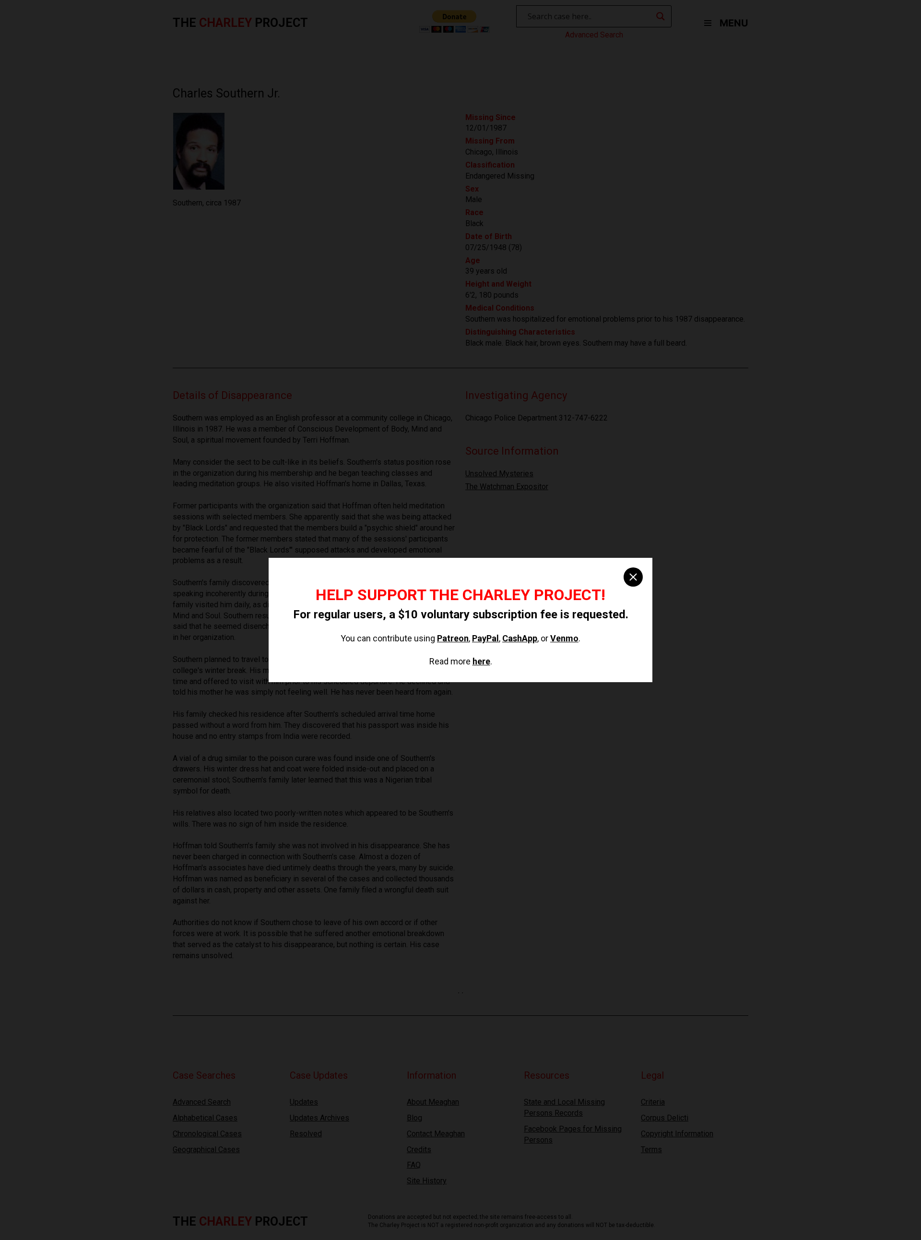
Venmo (564, 638)
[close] (633, 577)
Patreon (453, 638)
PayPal (485, 638)
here (481, 661)
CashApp (519, 638)
